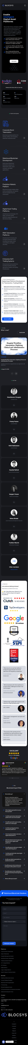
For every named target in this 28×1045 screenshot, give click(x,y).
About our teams (14, 569)
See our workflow (7, 318)
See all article (22, 332)
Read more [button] (4, 774)
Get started (14, 61)
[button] (16, 373)
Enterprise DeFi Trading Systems (8, 260)
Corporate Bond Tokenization (8, 131)
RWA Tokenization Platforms (9, 234)
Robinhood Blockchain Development (10, 159)
